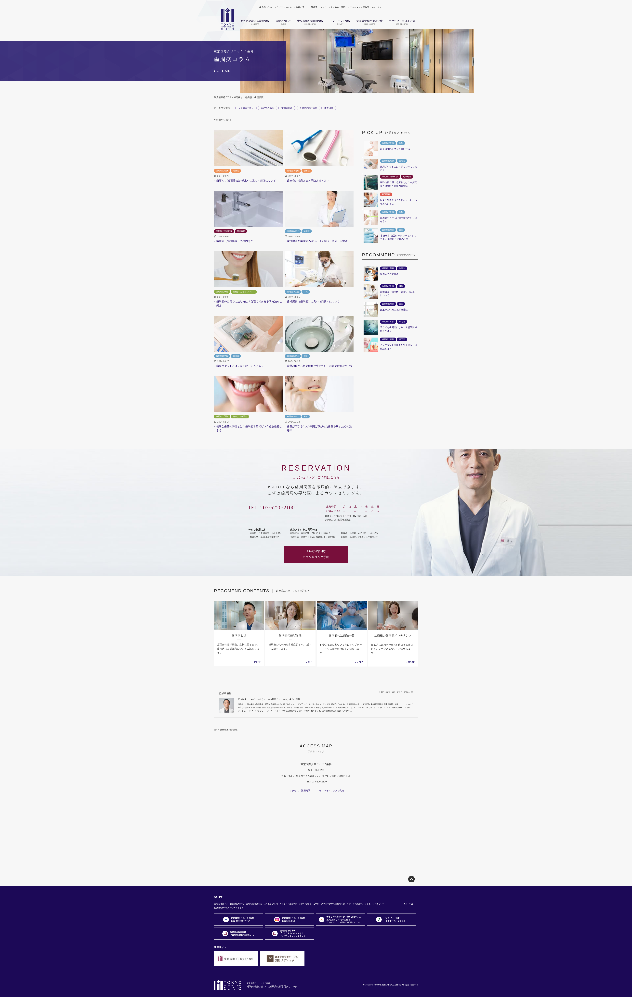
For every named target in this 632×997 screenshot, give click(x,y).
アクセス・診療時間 (359, 7)
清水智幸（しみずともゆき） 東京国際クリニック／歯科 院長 (269, 699)
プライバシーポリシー (374, 904)
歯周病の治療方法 (254, 904)
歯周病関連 (286, 108)
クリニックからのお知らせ (333, 904)
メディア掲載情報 (355, 904)
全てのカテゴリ (245, 108)
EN (373, 7)
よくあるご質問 (337, 7)
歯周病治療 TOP (222, 97)
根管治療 (328, 108)
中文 (379, 7)
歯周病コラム (265, 7)
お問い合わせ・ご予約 (309, 904)
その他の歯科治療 (308, 108)
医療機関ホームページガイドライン (230, 908)
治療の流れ (301, 7)
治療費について (318, 7)
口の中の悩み (267, 108)
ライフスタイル (283, 7)
